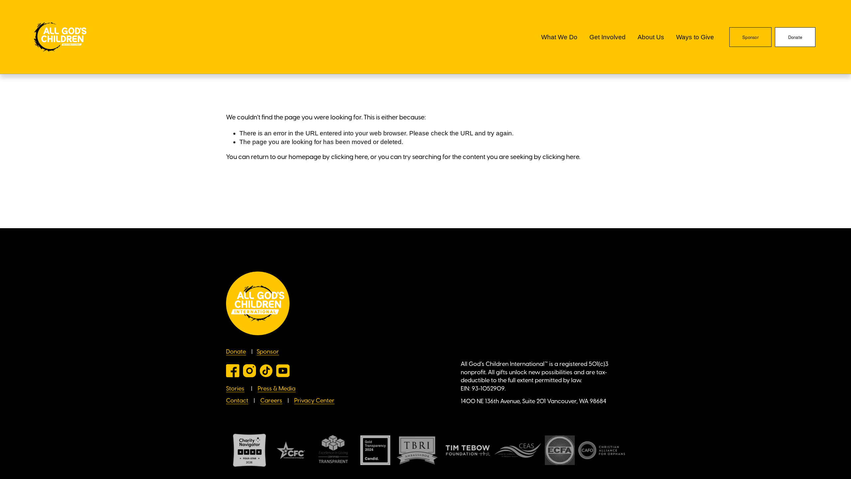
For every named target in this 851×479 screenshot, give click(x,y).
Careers (271, 401)
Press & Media (277, 389)
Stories (235, 389)
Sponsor (750, 37)
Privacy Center (314, 401)
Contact (237, 401)
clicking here (349, 157)
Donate (795, 37)
